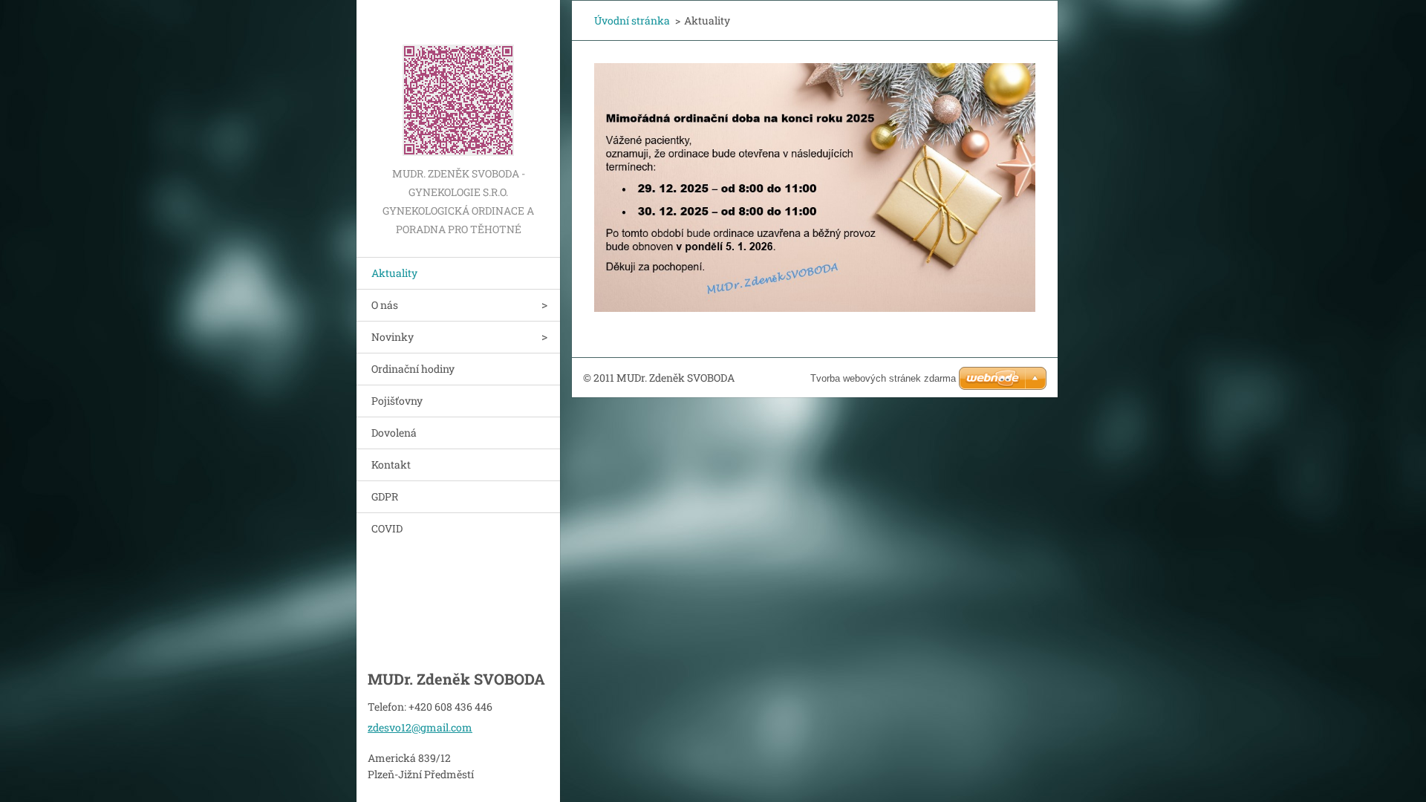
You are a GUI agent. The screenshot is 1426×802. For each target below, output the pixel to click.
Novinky (392, 337)
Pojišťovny (397, 401)
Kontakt (391, 464)
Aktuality (394, 273)
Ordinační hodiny (413, 369)
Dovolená (394, 433)
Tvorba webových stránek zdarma (883, 378)
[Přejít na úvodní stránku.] (458, 82)
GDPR (384, 496)
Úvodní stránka (632, 20)
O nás (384, 305)
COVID (387, 528)
